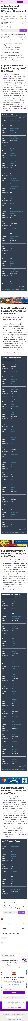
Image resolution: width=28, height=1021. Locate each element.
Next (23, 928)
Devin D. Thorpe (10, 965)
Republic (14, 561)
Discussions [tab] (11, 955)
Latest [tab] (6, 955)
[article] (14, 963)
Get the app (19, 1017)
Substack (8, 1019)
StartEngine (15, 319)
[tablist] (7, 938)
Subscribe (20, 2)
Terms (16, 1014)
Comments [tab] (4, 938)
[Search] (25, 955)
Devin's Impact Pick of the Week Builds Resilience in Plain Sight (10, 959)
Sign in (25, 2)
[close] (24, 972)
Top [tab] (2, 955)
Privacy (13, 1014)
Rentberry (5, 560)
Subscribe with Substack (15, 997)
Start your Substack (11, 1017)
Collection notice (21, 1014)
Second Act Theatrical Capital (11, 797)
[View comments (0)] (7, 27)
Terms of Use (21, 1001)
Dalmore (7, 78)
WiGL (4, 317)
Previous (5, 928)
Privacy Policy (15, 1003)
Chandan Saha (7, 22)
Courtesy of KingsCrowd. (14, 352)
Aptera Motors (7, 74)
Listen (25, 23)
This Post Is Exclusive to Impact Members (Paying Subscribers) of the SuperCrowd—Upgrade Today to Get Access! (9, 963)
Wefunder (5, 800)
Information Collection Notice (18, 1002)
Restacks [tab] (10, 938)
